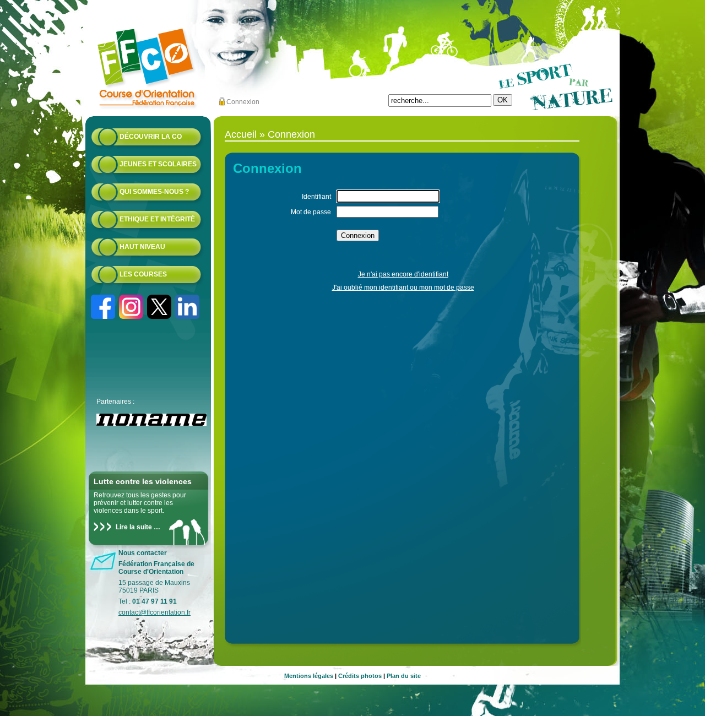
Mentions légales (308, 675)
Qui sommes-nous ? (154, 192)
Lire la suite (134, 527)
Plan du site (404, 675)
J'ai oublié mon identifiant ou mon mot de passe (403, 287)
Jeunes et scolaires (158, 164)
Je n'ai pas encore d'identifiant (403, 274)
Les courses (143, 274)
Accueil (241, 134)
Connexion (242, 102)
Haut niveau (142, 247)
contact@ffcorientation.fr (154, 612)
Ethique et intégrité (157, 219)
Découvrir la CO (151, 136)
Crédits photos (360, 675)
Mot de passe (311, 212)
